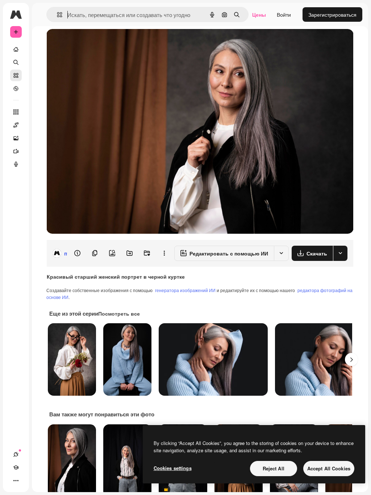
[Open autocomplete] (57, 14)
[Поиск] (16, 62)
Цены (259, 14)
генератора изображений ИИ (185, 290)
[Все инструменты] (16, 112)
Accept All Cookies (328, 468)
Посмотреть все (119, 313)
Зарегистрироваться (332, 14)
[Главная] (16, 49)
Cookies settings (173, 468)
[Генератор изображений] (16, 138)
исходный (95, 42)
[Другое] (16, 480)
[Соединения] (16, 454)
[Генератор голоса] (16, 164)
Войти (284, 14)
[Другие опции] (164, 253)
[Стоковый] (16, 75)
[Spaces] (16, 125)
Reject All (273, 468)
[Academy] (16, 467)
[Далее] (351, 359)
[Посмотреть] (16, 88)
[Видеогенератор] (16, 151)
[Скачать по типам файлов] (340, 253)
